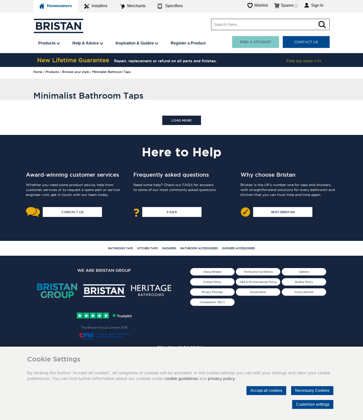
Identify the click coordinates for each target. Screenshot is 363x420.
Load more (181, 120)
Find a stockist (255, 42)
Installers (99, 6)
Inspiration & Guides (135, 43)
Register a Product (188, 43)
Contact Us (306, 42)
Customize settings (312, 404)
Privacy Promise (212, 292)
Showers (169, 248)
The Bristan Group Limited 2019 (104, 327)
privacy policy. (222, 378)
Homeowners (59, 6)
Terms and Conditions (258, 271)
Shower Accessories (238, 248)
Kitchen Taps (147, 248)
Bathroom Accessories (199, 248)
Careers (304, 271)
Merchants (136, 6)
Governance (258, 292)
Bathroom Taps (120, 248)
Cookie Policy (212, 281)
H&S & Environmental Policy (258, 281)
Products (47, 43)
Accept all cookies (266, 390)
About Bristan (212, 271)
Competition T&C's (212, 302)
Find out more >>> (304, 61)
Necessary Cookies (312, 390)
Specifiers (174, 6)
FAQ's (172, 212)
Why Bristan (283, 212)
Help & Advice (86, 43)
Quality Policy (304, 281)
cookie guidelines (181, 378)
